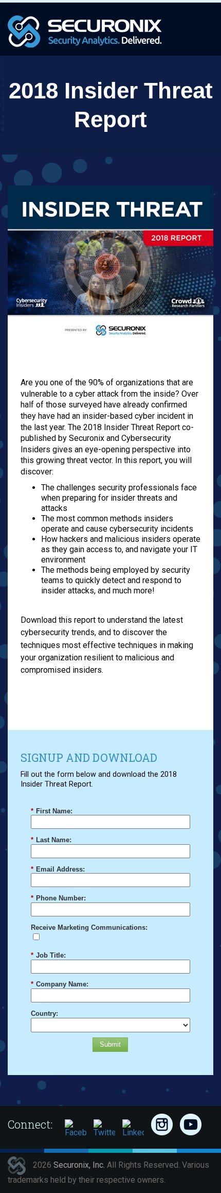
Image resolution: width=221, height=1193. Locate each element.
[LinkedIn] (133, 1130)
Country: (44, 1013)
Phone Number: (58, 898)
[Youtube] (190, 1124)
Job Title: (48, 955)
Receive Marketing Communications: (89, 927)
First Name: (51, 811)
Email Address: (58, 869)
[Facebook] (75, 1130)
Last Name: (51, 840)
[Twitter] (104, 1130)
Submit (110, 1044)
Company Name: (59, 984)
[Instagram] (162, 1124)
